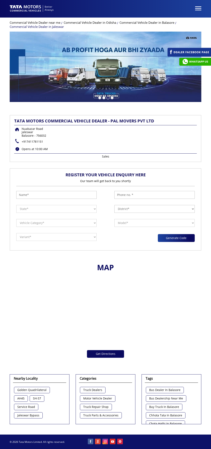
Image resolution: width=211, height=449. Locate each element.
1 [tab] (99, 97)
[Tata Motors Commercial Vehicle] (32, 9)
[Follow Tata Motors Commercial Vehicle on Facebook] (91, 442)
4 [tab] (112, 97)
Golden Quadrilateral (32, 390)
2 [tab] (103, 97)
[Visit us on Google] (98, 442)
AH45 (21, 398)
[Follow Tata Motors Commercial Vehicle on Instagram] (105, 442)
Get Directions (105, 354)
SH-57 (37, 398)
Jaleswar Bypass (28, 415)
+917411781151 (32, 141)
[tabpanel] (105, 67)
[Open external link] (189, 56)
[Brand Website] (120, 442)
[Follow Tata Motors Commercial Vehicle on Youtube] (113, 442)
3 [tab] (108, 97)
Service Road (26, 407)
